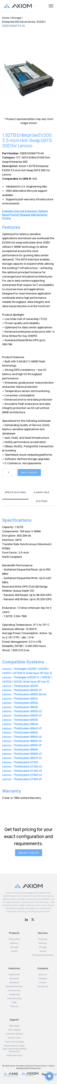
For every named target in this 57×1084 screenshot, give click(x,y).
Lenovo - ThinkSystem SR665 (20, 749)
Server (43, 951)
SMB (14, 1002)
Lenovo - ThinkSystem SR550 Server (24, 694)
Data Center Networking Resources (14, 1050)
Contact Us (42, 986)
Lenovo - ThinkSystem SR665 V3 (22, 753)
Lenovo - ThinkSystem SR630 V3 (22, 715)
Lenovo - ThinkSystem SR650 (20, 732)
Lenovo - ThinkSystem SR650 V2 (22, 736)
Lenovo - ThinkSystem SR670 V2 (22, 758)
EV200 (40, 21)
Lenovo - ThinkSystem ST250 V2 (22, 766)
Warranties (14, 1025)
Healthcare (14, 994)
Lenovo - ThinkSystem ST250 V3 (22, 770)
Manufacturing (14, 998)
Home (5, 17)
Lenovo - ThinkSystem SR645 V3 (22, 728)
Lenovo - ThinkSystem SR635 (20, 719)
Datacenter (14, 974)
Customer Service (14, 1033)
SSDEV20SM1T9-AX (13, 25)
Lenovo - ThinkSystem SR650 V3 (22, 741)
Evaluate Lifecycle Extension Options (25, 211)
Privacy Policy (40, 1065)
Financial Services (14, 986)
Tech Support (14, 1029)
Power (14, 951)
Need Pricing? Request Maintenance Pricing (24, 216)
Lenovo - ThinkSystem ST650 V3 (22, 779)
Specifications (15, 492)
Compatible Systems (42, 497)
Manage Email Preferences (28, 1068)
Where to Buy (14, 1037)
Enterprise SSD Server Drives (18, 21)
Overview (42, 939)
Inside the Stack (14, 1055)
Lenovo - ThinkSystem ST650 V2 (22, 775)
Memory (14, 943)
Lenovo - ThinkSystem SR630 (20, 707)
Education (14, 978)
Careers (43, 982)
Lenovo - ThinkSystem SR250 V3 (22, 690)
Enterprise (14, 982)
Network (43, 943)
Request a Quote (29, 852)
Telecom (14, 1006)
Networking (14, 939)
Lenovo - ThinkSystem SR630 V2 (22, 711)
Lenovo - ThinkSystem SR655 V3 (22, 745)
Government (14, 990)
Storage (16, 17)
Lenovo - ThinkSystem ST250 (20, 762)
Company (42, 978)
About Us (42, 974)
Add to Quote (29, 472)
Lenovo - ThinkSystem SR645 (20, 724)
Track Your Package (14, 1041)
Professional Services (42, 955)
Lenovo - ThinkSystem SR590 (20, 703)
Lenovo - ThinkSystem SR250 (20, 686)
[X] (32, 919)
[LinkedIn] (26, 919)
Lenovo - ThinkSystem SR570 (20, 698)
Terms (51, 1065)
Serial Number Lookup (14, 1045)
